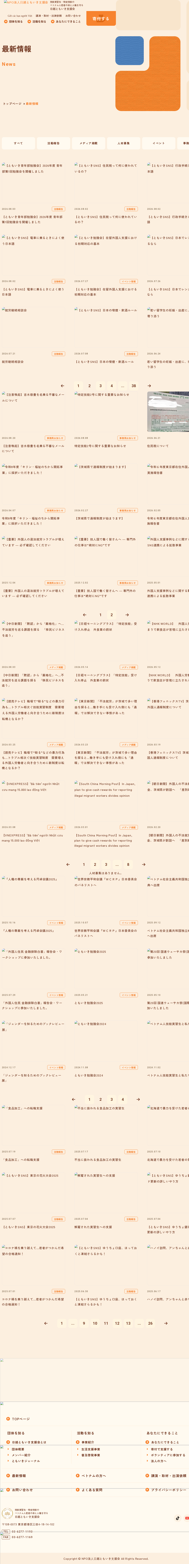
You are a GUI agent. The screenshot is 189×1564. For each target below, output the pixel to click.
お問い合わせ (73, 15)
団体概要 (18, 1449)
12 (117, 1323)
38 (134, 386)
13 (128, 1323)
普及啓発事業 (90, 1455)
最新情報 (19, 1475)
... (123, 386)
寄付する (101, 18)
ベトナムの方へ (94, 1475)
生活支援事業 (90, 1449)
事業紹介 (88, 1442)
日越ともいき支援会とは (29, 1442)
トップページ (12, 103)
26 (150, 1323)
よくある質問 (92, 1489)
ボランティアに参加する (168, 1455)
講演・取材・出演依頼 (49, 15)
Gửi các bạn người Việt (20, 16)
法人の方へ (159, 1461)
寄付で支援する (162, 1449)
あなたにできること (165, 1442)
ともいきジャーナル (26, 1461)
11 (106, 1323)
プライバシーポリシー (168, 1489)
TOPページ (21, 1418)
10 (95, 1323)
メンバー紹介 (21, 1455)
